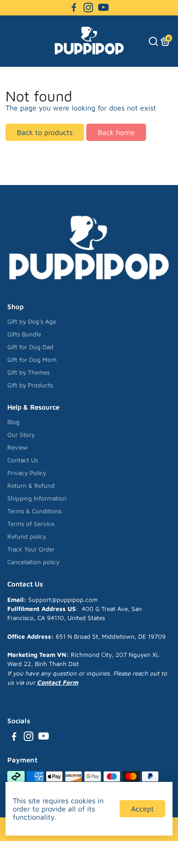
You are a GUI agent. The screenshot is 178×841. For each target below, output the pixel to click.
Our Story (21, 434)
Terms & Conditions (34, 511)
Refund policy (26, 536)
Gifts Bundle (24, 334)
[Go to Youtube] (103, 7)
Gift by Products (30, 385)
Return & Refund (31, 485)
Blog (13, 422)
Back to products (45, 132)
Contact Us (22, 460)
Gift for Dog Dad (30, 346)
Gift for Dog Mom (32, 359)
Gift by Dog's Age (31, 321)
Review (17, 447)
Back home (116, 132)
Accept (142, 809)
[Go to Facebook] (74, 7)
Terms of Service (30, 523)
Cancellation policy (33, 562)
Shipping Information (37, 498)
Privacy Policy (26, 472)
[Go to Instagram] (88, 7)
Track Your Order (31, 549)
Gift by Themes (28, 372)
